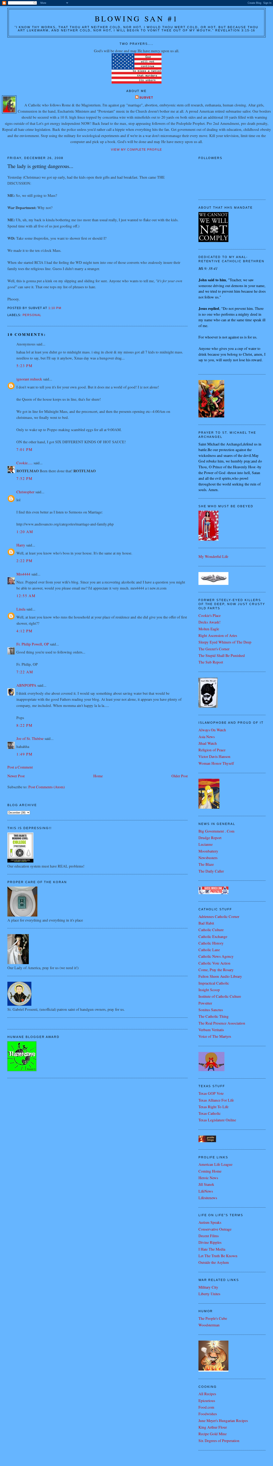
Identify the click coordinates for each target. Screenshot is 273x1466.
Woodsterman (209, 1324)
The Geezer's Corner (213, 648)
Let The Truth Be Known (217, 1255)
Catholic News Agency (216, 956)
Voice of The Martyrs (214, 1036)
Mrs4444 (23, 573)
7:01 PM (24, 449)
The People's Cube (212, 1318)
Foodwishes (207, 1413)
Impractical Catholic (213, 983)
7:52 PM (24, 478)
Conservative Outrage (214, 1229)
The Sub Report (210, 661)
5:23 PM (24, 365)
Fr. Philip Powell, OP (32, 643)
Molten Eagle (208, 628)
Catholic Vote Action (214, 963)
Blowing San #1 (136, 18)
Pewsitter (205, 1003)
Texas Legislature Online (217, 1119)
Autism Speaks (209, 1222)
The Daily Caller (211, 871)
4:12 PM (24, 630)
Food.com (206, 1407)
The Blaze (206, 864)
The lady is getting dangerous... (40, 165)
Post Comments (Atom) (46, 786)
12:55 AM (26, 595)
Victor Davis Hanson (214, 756)
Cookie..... (24, 462)
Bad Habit (206, 923)
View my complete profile (136, 149)
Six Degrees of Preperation (218, 1440)
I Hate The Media (211, 1249)
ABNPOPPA (26, 685)
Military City (208, 1287)
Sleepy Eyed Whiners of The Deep (224, 641)
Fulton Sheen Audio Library (220, 976)
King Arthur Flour (212, 1427)
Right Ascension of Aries (217, 635)
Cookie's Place (209, 615)
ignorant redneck (29, 378)
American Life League (215, 1164)
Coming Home (209, 1171)
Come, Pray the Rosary (216, 969)
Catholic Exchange (212, 936)
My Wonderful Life (213, 556)
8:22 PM (24, 725)
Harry (20, 544)
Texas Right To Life (213, 1106)
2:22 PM (24, 560)
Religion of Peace (211, 749)
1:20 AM (24, 531)
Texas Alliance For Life (216, 1100)
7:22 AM (24, 671)
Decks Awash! (209, 621)
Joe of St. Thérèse (30, 738)
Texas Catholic (209, 1113)
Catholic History (211, 943)
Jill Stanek (206, 1184)
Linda (20, 608)
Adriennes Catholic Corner (218, 916)
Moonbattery (208, 851)
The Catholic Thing (213, 1016)
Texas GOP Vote (211, 1093)
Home (98, 775)
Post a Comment (20, 767)
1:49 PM (24, 754)
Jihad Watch (207, 743)
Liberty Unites (209, 1293)
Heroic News (208, 1177)
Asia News (206, 736)
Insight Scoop (209, 989)
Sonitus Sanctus (210, 1009)
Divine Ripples (209, 1242)
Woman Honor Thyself (216, 763)
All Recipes (207, 1393)
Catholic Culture (211, 929)
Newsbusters (207, 857)
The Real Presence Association (221, 1023)
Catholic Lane (209, 949)
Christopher (25, 491)
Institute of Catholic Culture (219, 996)
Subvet (146, 97)
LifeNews (205, 1191)
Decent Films (208, 1235)
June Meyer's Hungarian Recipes (223, 1420)
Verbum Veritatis (211, 1029)
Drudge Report (209, 837)
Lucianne (205, 844)
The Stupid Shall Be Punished (221, 655)
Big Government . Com (216, 831)
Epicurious (206, 1400)
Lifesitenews (207, 1197)
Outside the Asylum (213, 1262)
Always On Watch (212, 729)
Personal (32, 315)
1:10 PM (54, 308)
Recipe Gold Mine (212, 1433)
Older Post (179, 775)
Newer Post (16, 775)
